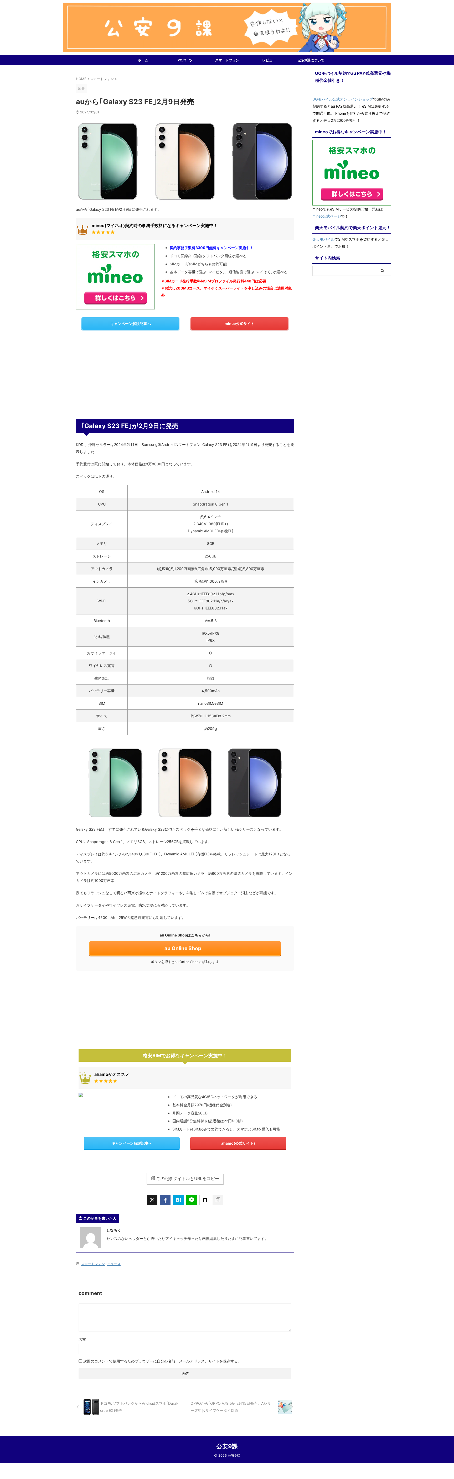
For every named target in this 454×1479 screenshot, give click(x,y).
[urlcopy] (218, 1200)
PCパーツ (185, 60)
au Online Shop (182, 948)
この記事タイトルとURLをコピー (187, 1178)
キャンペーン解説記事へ (130, 323)
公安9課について (311, 60)
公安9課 (227, 1446)
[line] (191, 1200)
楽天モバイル (323, 239)
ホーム (143, 60)
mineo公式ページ (326, 216)
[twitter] (152, 1200)
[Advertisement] (185, 377)
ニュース (114, 1264)
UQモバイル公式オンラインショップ (342, 99)
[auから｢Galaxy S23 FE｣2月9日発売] (178, 1200)
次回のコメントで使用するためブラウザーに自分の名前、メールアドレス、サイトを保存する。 (162, 1361)
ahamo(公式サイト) (238, 1143)
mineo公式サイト (239, 323)
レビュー (269, 60)
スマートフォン (227, 60)
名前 (82, 1339)
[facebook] (165, 1200)
